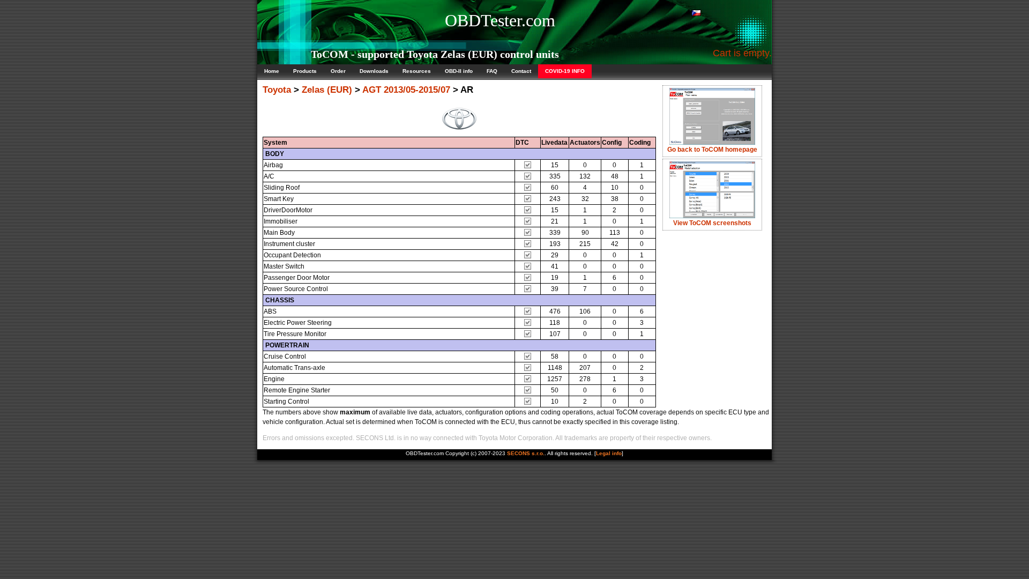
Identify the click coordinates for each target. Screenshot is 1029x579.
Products (305, 71)
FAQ (492, 71)
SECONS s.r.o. (526, 453)
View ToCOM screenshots (712, 223)
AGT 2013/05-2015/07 (406, 90)
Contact (521, 71)
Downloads (374, 71)
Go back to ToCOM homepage (712, 149)
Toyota (277, 90)
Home (271, 71)
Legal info (609, 453)
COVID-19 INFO (565, 71)
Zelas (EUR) (327, 90)
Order (338, 71)
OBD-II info (459, 71)
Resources (416, 71)
